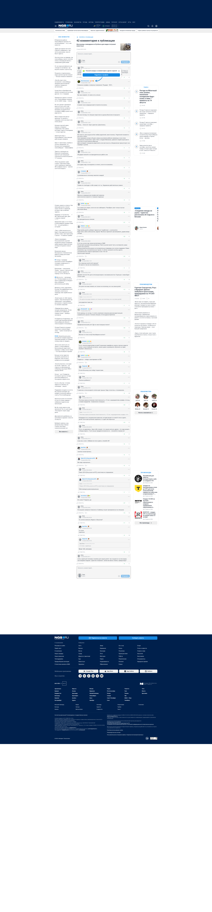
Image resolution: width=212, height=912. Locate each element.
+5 (124, 88)
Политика (121, 651)
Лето (101, 653)
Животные (82, 661)
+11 (124, 522)
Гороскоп (114, 22)
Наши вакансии (59, 656)
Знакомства (77, 22)
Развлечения (122, 659)
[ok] (88, 676)
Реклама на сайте (60, 645)
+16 (124, 337)
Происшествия (123, 653)
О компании (58, 651)
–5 (129, 118)
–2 (129, 552)
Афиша (108, 22)
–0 (129, 77)
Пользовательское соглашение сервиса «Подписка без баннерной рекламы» (125, 734)
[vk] (84, 676)
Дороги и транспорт (84, 656)
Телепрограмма (100, 22)
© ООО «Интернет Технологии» (62, 738)
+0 (124, 98)
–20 (129, 393)
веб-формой (82, 730)
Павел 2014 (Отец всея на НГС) (88, 458)
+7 (124, 77)
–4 (129, 362)
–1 (129, 108)
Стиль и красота (142, 648)
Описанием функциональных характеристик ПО (118, 723)
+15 (124, 289)
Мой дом (102, 656)
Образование (104, 664)
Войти (83, 61)
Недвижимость (59, 22)
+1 (124, 147)
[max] (93, 676)
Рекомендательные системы (113, 732)
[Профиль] (156, 26)
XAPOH (82, 203)
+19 (124, 422)
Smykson (83, 225)
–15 (129, 279)
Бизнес (81, 648)
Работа (121, 656)
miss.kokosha (84, 495)
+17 (124, 373)
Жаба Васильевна (85, 80)
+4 (124, 128)
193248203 (83, 171)
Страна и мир (141, 651)
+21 (124, 222)
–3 (129, 98)
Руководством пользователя (114, 722)
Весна (80, 651)
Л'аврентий (84, 366)
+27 (124, 503)
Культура (102, 651)
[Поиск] (148, 26)
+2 (124, 157)
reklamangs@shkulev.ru (112, 716)
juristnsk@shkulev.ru (92, 728)
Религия (121, 661)
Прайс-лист (58, 648)
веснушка (84, 341)
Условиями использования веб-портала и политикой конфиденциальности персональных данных (130, 724)
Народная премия (142, 661)
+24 (124, 404)
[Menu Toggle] (56, 26)
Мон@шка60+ (84, 309)
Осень (120, 648)
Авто (80, 645)
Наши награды (59, 653)
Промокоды (69, 22)
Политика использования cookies (115, 730)
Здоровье (81, 664)
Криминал (103, 648)
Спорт (139, 645)
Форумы (91, 22)
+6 (124, 444)
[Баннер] (112, 30)
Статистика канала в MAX (62, 664)
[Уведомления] (152, 26)
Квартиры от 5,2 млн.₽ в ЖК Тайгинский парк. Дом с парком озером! (62, 216)
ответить (81, 77)
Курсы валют (123, 22)
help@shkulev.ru (65, 730)
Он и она (121, 645)
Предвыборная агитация (62, 661)
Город (80, 653)
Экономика (140, 656)
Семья (120, 664)
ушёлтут (83, 355)
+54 (124, 327)
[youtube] (101, 676)
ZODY (133, 22)
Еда (80, 659)
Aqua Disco (83, 447)
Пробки (106, 26)
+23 (124, 236)
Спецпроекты (141, 659)
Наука (101, 659)
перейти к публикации (86, 37)
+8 (124, 178)
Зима (101, 645)
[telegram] (80, 676)
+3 (124, 563)
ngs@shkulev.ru (72, 727)
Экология (140, 653)
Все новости (63, 37)
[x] (97, 676)
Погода (85, 22)
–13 (129, 513)
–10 (129, 535)
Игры (129, 22)
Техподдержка (59, 659)
